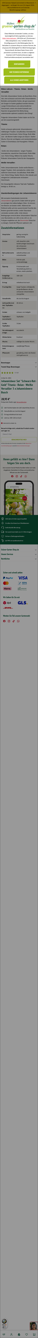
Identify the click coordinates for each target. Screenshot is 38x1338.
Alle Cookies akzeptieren (19, 80)
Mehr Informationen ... (9, 38)
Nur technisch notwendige (19, 72)
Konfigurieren (19, 64)
